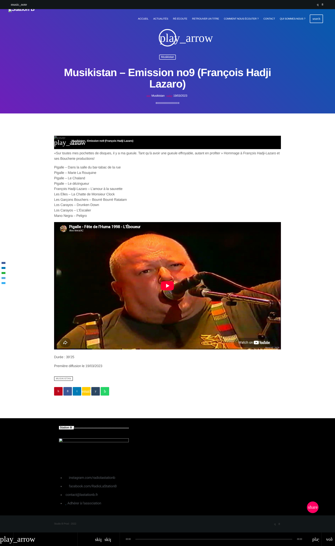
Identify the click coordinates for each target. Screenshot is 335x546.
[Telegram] (3, 283)
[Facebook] (3, 263)
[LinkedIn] (3, 268)
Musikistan (167, 57)
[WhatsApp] (3, 273)
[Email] (3, 278)
